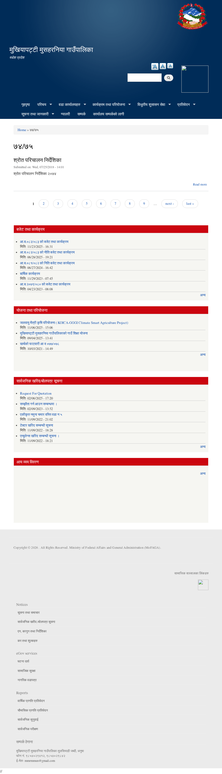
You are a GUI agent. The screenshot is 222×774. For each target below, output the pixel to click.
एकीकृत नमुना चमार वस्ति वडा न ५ (41, 414)
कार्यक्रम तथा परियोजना (107, 104)
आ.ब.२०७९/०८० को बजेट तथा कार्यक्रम (45, 284)
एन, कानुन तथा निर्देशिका (32, 631)
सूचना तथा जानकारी (33, 114)
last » (190, 203)
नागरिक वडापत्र (27, 680)
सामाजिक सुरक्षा (26, 670)
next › (169, 203)
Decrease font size (170, 66)
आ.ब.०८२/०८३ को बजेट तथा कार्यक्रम (44, 241)
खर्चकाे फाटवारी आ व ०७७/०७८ (39, 344)
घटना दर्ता (23, 661)
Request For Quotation (35, 393)
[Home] (193, 15)
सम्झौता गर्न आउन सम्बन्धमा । (38, 404)
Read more (200, 184)
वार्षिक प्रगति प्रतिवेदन (31, 700)
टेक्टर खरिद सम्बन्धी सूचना (36, 425)
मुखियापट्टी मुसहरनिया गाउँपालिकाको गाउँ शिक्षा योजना (54, 333)
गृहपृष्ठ (25, 104)
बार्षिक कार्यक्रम (30, 273)
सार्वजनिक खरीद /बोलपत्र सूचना (36, 621)
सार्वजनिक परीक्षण (28, 729)
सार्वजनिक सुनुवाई (28, 719)
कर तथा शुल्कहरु (27, 640)
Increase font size (155, 66)
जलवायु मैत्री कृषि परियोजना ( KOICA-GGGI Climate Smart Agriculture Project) (74, 322)
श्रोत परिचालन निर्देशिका (37, 160)
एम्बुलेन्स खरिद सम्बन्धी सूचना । (40, 436)
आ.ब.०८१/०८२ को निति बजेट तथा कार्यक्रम (47, 263)
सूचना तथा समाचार (29, 612)
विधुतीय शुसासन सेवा (149, 104)
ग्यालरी (65, 113)
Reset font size (162, 66)
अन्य (202, 295)
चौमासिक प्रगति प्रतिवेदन (33, 710)
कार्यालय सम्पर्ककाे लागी (108, 113)
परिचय (40, 104)
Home (22, 129)
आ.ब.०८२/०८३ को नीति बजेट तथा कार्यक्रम (47, 252)
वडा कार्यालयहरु (67, 104)
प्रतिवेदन (182, 104)
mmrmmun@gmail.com (40, 760)
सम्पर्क (81, 113)
